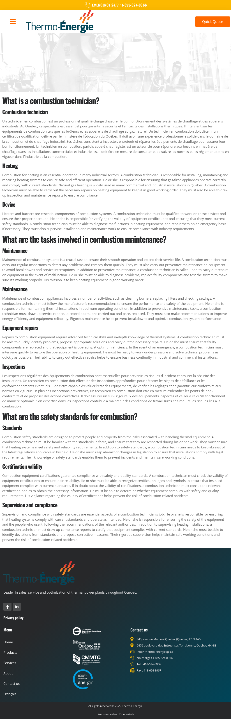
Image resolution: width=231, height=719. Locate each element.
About (8, 673)
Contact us (11, 683)
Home (8, 642)
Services (9, 662)
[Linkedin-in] (17, 607)
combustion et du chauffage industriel (35, 141)
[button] (13, 21)
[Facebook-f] (7, 607)
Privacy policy (13, 617)
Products (10, 652)
